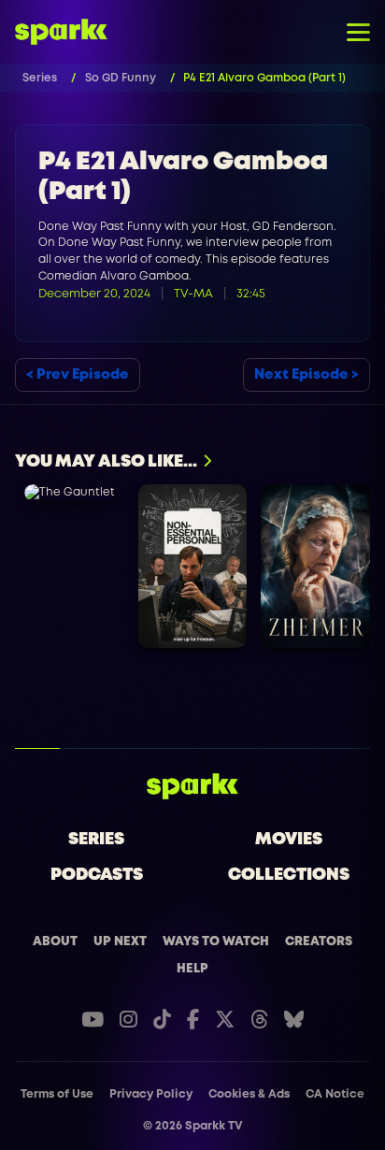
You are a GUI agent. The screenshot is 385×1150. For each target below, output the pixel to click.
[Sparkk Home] (193, 786)
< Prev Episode (77, 374)
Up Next (120, 941)
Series (96, 839)
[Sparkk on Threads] (259, 1019)
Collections (288, 875)
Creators (318, 941)
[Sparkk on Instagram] (128, 1019)
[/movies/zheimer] (315, 566)
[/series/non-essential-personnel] (193, 566)
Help (192, 968)
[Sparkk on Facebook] (193, 1019)
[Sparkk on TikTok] (162, 1019)
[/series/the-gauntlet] (69, 492)
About (55, 941)
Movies (288, 839)
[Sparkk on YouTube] (92, 1019)
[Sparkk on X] (225, 1019)
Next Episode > (306, 374)
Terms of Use (57, 1094)
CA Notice (335, 1094)
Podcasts (96, 875)
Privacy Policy (150, 1094)
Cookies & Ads (249, 1094)
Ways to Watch (216, 941)
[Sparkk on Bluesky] (294, 1019)
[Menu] (358, 32)
